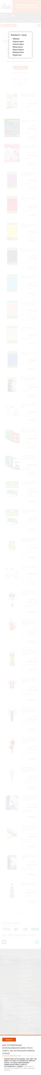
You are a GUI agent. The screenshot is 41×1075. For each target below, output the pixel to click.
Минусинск (18, 47)
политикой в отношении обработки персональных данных (19, 1068)
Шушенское (18, 52)
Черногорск (18, 41)
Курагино (17, 55)
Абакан (16, 39)
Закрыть (9, 1040)
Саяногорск (18, 44)
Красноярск (18, 49)
